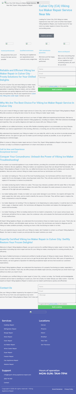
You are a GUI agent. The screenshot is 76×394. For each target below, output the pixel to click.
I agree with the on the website (53, 86)
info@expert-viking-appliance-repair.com (17, 374)
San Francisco (45, 344)
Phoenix (43, 329)
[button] (38, 2)
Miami (43, 333)
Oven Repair (8, 340)
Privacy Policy (69, 389)
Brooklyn (44, 337)
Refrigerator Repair (10, 329)
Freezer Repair (8, 356)
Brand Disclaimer (57, 389)
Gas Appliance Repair (11, 360)
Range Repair (8, 333)
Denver (43, 325)
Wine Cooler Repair (10, 348)
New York (44, 340)
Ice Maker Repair (9, 344)
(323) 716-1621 (8, 378)
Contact (6, 382)
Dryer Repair (8, 352)
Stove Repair (8, 337)
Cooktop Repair (9, 325)
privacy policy (53, 86)
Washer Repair (9, 364)
